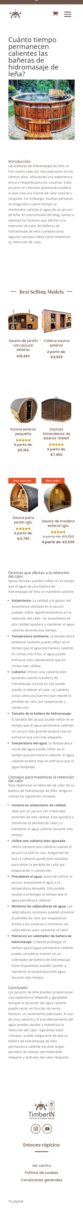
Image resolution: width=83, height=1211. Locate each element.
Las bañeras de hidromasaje (30, 166)
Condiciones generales (41, 1180)
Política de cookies (41, 1172)
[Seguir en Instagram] (36, 1129)
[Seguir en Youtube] (47, 1129)
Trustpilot (15, 1201)
